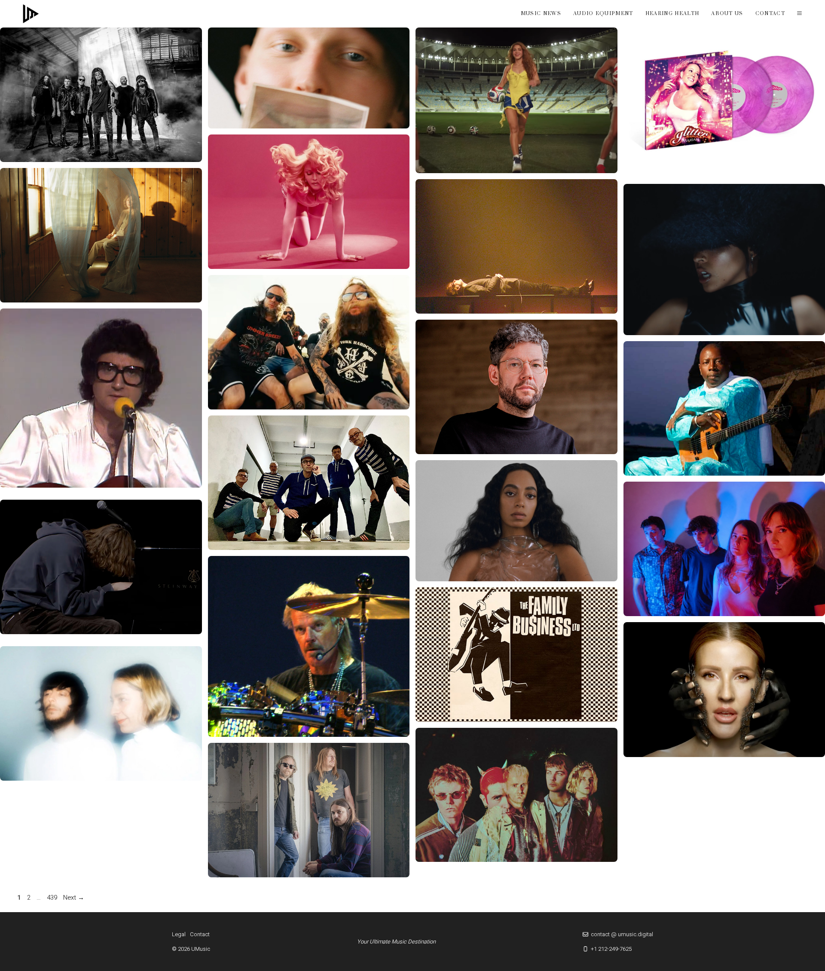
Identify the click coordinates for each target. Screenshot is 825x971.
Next (73, 897)
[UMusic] (30, 13)
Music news (541, 13)
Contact (770, 13)
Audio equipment (603, 13)
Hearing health (672, 13)
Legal (179, 934)
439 (52, 897)
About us (727, 13)
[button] (799, 13)
